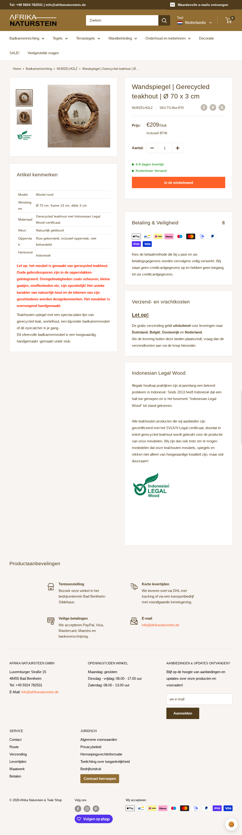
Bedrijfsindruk (90, 769)
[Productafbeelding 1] (24, 98)
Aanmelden (182, 713)
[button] (79, 116)
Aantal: (138, 148)
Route (14, 747)
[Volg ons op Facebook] (78, 808)
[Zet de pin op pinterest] (213, 107)
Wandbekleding (120, 38)
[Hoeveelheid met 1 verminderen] (152, 148)
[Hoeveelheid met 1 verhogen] (177, 148)
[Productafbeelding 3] (24, 135)
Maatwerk (17, 769)
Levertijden (17, 761)
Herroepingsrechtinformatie (101, 754)
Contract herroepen (100, 779)
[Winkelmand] (229, 20)
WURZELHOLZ (67, 69)
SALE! (14, 53)
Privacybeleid (90, 747)
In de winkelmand (178, 183)
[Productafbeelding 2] (24, 116)
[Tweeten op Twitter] (222, 107)
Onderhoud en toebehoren (165, 38)
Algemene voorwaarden (98, 739)
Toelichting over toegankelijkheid (105, 761)
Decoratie (206, 38)
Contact (15, 739)
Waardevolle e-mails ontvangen (203, 5)
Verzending (18, 754)
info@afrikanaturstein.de (160, 625)
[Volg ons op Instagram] (87, 808)
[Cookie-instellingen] (231, 824)
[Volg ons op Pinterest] (96, 808)
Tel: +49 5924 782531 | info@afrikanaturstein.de (47, 5)
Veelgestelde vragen (43, 53)
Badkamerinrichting (24, 38)
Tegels (58, 38)
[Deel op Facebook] (204, 107)
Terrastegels (85, 38)
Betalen (15, 776)
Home (17, 69)
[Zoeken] (164, 20)
